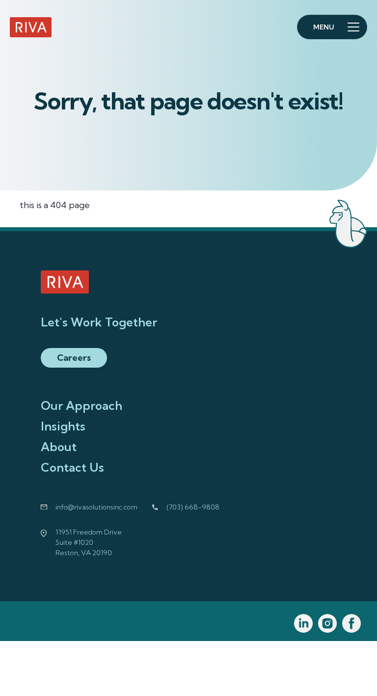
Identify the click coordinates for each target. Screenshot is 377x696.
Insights (63, 426)
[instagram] (327, 623)
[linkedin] (303, 623)
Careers (74, 357)
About (59, 446)
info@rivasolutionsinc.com (96, 507)
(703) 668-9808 (193, 507)
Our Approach (81, 405)
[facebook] (351, 623)
